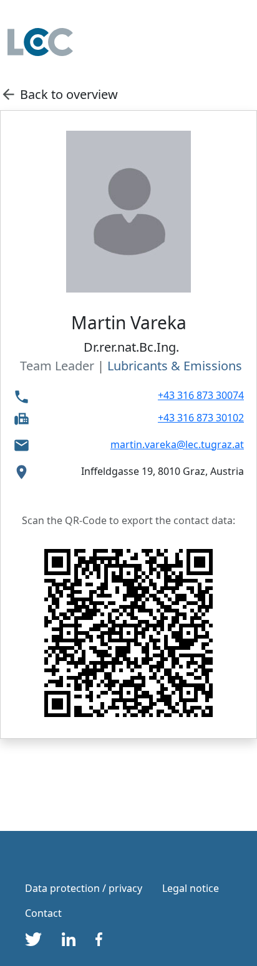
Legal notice (190, 888)
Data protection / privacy (83, 888)
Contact (43, 913)
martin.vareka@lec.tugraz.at (177, 444)
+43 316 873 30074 (201, 395)
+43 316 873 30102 (201, 417)
